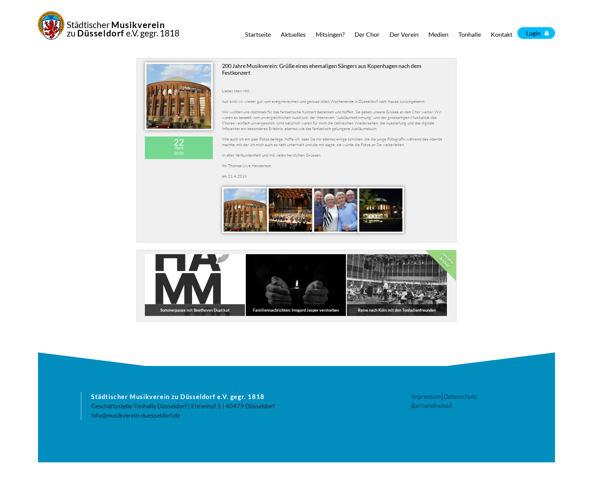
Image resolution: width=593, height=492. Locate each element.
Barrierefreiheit (431, 406)
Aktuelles (293, 34)
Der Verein (403, 34)
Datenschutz (460, 396)
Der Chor (367, 34)
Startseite (258, 34)
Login (533, 33)
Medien (438, 34)
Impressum (426, 396)
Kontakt (501, 34)
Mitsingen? (330, 34)
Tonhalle (469, 34)
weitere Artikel (446, 260)
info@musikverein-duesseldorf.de (135, 415)
